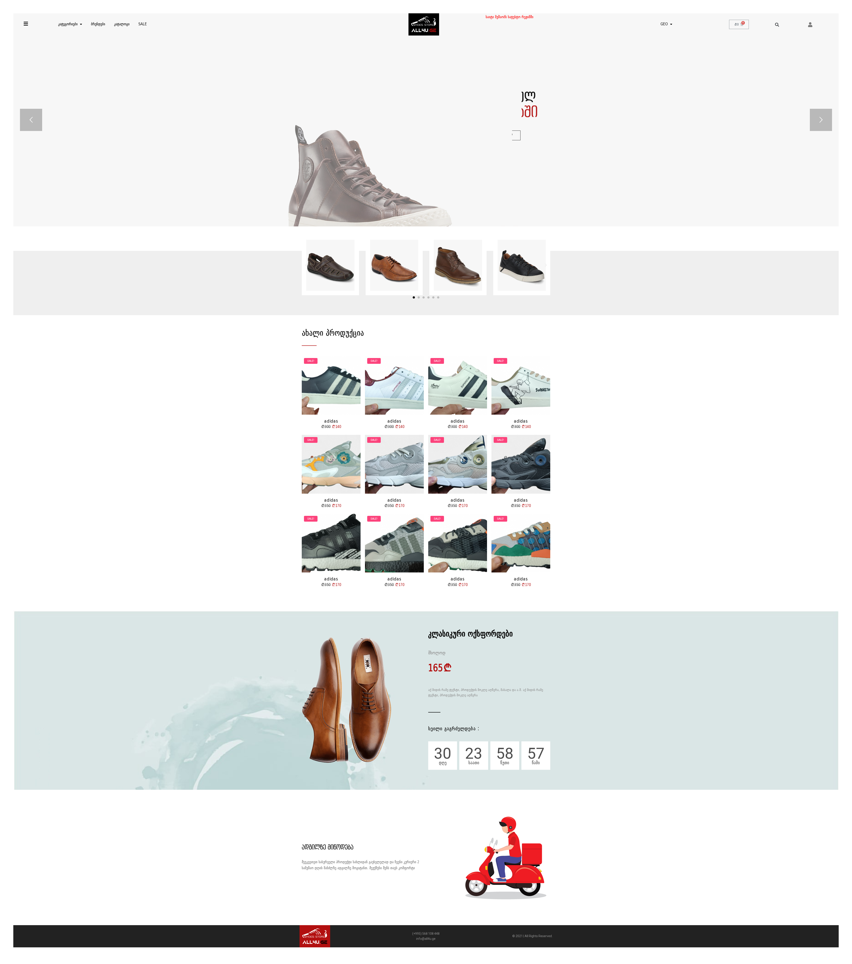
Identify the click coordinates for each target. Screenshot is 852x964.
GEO (664, 24)
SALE (142, 24)
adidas (331, 422)
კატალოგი (122, 24)
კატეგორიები (68, 24)
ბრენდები (98, 24)
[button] (414, 297)
